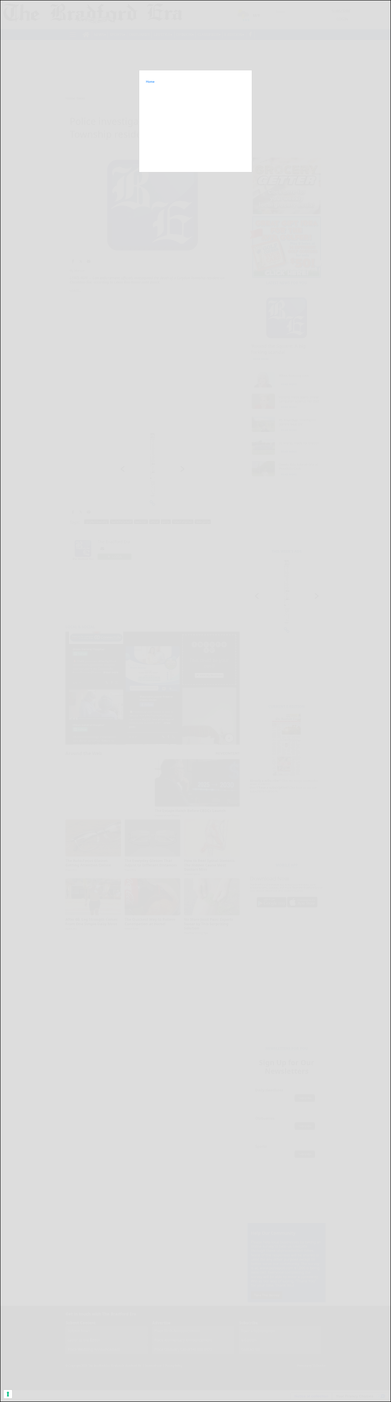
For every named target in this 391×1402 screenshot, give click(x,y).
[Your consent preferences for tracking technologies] (8, 1394)
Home (150, 81)
